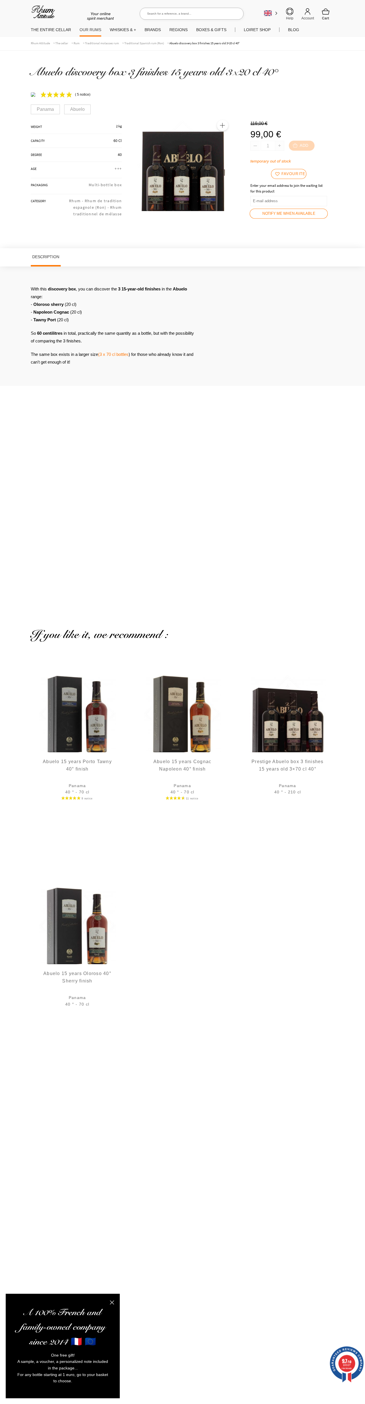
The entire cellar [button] (51, 29)
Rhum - (77, 200)
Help (289, 18)
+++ (118, 168)
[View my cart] (325, 14)
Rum (77, 43)
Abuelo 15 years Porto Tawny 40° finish (77, 765)
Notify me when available (288, 213)
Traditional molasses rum (102, 43)
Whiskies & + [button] (123, 29)
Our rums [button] (90, 29)
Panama (45, 109)
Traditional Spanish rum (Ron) (144, 43)
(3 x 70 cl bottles (113, 354)
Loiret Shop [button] (257, 29)
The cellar (61, 43)
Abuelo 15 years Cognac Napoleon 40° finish (182, 765)
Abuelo (77, 109)
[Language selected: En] (270, 13)
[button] (222, 125)
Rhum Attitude (42, 14)
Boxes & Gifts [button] (211, 29)
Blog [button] (293, 29)
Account (307, 18)
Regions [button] (178, 29)
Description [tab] (45, 256)
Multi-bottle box (105, 184)
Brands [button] (153, 29)
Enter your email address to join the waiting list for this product (286, 188)
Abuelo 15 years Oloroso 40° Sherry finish (77, 977)
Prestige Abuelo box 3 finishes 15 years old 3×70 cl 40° (288, 765)
